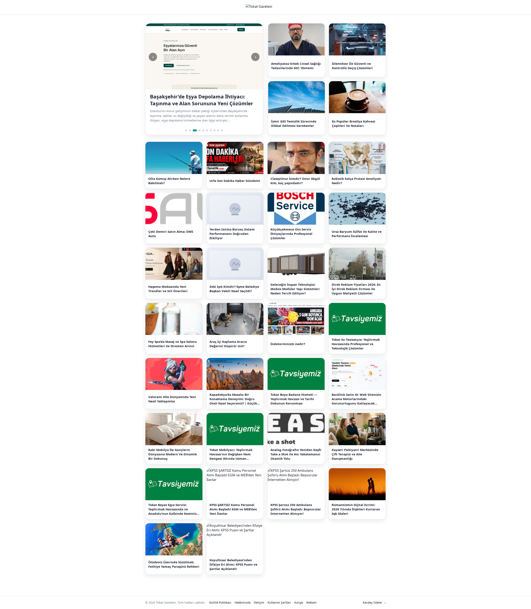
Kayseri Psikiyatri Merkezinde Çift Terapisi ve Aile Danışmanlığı (355, 454)
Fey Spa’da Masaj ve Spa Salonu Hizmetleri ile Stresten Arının (172, 343)
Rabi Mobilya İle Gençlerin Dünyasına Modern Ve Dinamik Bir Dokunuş (172, 454)
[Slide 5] (203, 130)
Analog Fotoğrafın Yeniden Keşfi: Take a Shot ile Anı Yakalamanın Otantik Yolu (296, 454)
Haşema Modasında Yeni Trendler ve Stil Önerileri (168, 288)
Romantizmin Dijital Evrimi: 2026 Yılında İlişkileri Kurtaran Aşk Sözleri (356, 509)
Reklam (311, 602)
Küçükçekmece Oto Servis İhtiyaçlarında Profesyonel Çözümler (291, 233)
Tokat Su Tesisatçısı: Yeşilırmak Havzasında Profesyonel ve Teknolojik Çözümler (356, 343)
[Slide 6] (207, 130)
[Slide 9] (218, 130)
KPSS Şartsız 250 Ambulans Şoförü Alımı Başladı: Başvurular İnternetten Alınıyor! (295, 509)
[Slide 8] (214, 130)
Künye (298, 602)
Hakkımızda (243, 602)
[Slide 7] (211, 130)
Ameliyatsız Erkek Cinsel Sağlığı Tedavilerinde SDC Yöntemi (296, 65)
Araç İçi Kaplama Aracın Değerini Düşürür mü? (228, 343)
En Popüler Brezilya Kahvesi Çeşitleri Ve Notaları (353, 123)
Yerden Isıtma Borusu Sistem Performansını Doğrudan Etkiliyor (232, 233)
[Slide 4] (200, 130)
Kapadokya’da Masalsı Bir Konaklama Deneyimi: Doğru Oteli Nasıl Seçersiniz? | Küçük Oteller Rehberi (233, 399)
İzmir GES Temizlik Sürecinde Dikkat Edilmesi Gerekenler (293, 123)
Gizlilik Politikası (220, 602)
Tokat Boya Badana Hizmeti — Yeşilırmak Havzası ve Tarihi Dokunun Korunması (293, 398)
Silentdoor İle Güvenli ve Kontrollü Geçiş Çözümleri (352, 65)
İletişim (259, 602)
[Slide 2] (190, 130)
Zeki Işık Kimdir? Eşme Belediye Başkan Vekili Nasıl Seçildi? (234, 288)
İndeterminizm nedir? (287, 344)
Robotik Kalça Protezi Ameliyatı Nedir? (356, 180)
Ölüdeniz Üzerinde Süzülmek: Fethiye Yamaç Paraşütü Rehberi (173, 564)
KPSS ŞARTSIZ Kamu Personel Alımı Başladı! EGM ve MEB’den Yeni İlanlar (233, 509)
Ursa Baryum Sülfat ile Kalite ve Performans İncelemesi (357, 233)
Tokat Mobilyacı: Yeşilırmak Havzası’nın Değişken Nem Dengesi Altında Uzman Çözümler (230, 454)
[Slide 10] (222, 130)
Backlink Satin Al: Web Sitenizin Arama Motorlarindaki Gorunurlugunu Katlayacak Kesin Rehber (356, 399)
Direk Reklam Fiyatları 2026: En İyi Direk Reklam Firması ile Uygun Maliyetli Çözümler (356, 288)
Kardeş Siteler (372, 602)
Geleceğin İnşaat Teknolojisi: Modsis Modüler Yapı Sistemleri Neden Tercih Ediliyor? (295, 288)
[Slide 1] (186, 130)
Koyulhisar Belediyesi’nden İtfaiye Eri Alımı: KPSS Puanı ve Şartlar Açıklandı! (233, 564)
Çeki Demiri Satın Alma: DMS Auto (170, 233)
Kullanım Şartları (279, 602)
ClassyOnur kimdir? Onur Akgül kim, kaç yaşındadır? (295, 180)
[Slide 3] (195, 130)
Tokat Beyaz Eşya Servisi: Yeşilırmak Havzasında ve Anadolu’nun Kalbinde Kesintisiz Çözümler (173, 509)
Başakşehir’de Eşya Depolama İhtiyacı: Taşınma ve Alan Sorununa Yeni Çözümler (201, 100)
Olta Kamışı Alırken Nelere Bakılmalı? (169, 180)
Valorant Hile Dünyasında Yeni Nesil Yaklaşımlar (172, 399)
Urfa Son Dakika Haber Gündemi (234, 181)
